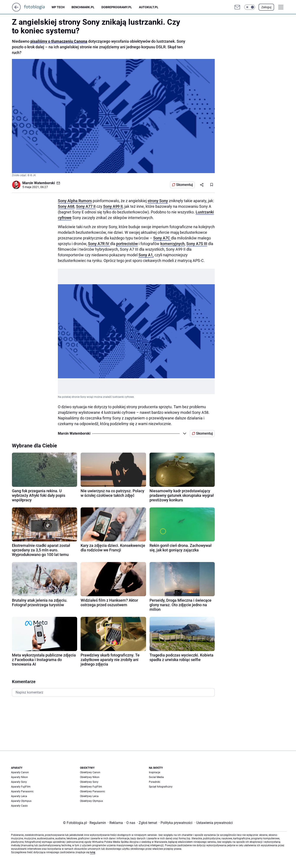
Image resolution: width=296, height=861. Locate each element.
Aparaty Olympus (21, 801)
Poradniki (154, 781)
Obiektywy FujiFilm (91, 786)
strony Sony (158, 200)
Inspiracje (154, 772)
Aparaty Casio (19, 805)
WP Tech (58, 7)
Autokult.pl (148, 7)
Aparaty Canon (20, 772)
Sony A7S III (196, 243)
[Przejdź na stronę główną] (16, 10)
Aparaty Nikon (19, 777)
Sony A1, (146, 255)
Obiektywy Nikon (89, 777)
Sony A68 (66, 206)
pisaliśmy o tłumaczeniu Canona (58, 41)
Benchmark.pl (83, 7)
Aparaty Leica (19, 796)
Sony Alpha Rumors (75, 200)
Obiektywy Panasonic (92, 791)
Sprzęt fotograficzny (160, 786)
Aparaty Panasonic (22, 791)
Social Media (156, 777)
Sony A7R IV (99, 243)
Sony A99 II (113, 206)
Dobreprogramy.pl (116, 7)
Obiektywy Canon (90, 772)
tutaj (92, 852)
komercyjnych (172, 243)
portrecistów (127, 243)
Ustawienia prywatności (214, 823)
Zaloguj (266, 7)
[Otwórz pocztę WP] (237, 7)
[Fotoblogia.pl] (38, 7)
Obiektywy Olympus (91, 801)
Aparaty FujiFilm (21, 786)
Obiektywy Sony (89, 781)
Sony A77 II (86, 206)
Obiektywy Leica (89, 796)
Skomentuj (184, 185)
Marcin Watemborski (38, 183)
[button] (249, 7)
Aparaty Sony (19, 781)
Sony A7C (162, 238)
